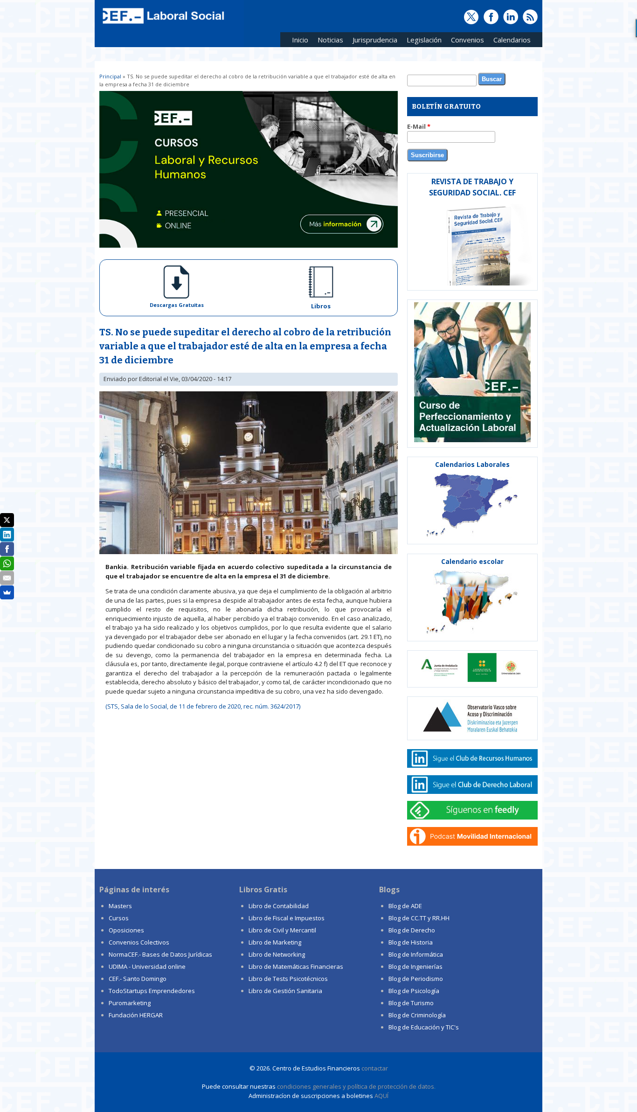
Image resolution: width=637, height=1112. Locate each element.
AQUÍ (381, 1095)
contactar (374, 1068)
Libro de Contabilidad (279, 906)
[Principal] (162, 24)
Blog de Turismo (411, 1003)
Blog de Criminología (417, 1015)
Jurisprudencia (372, 41)
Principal (110, 76)
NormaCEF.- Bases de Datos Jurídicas (160, 954)
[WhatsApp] (7, 563)
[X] (7, 520)
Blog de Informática (415, 954)
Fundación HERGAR (136, 1015)
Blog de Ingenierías (415, 966)
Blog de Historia (410, 942)
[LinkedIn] (7, 535)
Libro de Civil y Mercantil (282, 930)
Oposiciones (126, 930)
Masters (120, 906)
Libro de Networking (277, 954)
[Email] (7, 578)
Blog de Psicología (413, 991)
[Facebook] (7, 549)
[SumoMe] (7, 592)
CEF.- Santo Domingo (137, 978)
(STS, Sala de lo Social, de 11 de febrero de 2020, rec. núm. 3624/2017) (202, 706)
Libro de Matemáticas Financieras (296, 966)
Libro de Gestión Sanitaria (285, 991)
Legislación (422, 41)
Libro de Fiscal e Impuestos (287, 918)
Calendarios (510, 41)
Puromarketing (130, 1003)
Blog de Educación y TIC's (423, 1027)
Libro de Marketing (275, 942)
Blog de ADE (405, 906)
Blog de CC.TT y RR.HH (419, 918)
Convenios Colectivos (139, 942)
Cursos (119, 918)
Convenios (465, 41)
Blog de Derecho (411, 930)
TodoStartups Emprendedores (152, 991)
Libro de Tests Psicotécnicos (288, 978)
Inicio (300, 39)
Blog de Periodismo (415, 978)
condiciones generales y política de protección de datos (355, 1086)
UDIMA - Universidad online (147, 966)
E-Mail (418, 126)
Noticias (330, 39)
